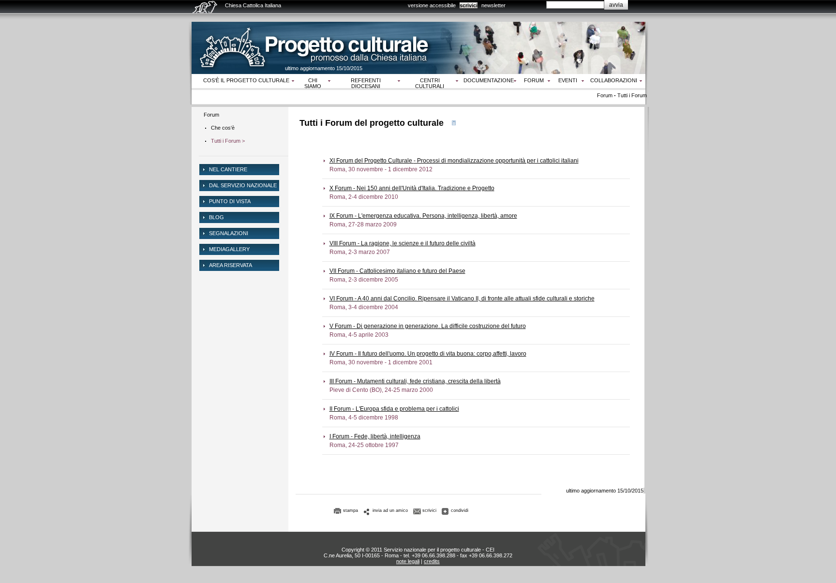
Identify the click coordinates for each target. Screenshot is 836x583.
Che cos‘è (223, 128)
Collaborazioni (613, 80)
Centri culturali (429, 83)
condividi (459, 510)
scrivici (469, 5)
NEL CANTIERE (228, 169)
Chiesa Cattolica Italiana (253, 5)
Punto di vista (230, 201)
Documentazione (488, 80)
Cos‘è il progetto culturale (246, 80)
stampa (350, 510)
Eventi (567, 80)
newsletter (493, 5)
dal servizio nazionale (243, 185)
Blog (216, 217)
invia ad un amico (390, 510)
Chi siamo (312, 83)
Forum (534, 80)
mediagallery (229, 249)
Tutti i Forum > (228, 141)
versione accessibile (432, 5)
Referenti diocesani (366, 83)
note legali (407, 561)
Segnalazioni (228, 233)
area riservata (230, 265)
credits (432, 561)
